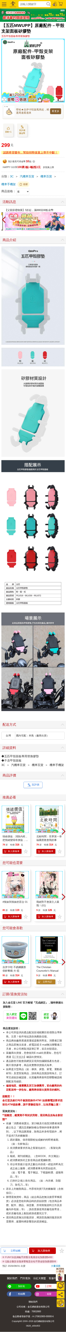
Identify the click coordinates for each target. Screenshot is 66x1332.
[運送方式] (60, 1303)
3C (12, 176)
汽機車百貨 (27, 176)
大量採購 (55, 1266)
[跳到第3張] (63, 100)
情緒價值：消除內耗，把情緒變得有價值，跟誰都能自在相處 (15, 840)
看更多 (55, 111)
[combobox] (32, 4)
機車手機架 (8, 184)
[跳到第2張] (60, 100)
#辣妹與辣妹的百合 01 (15, 901)
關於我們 (12, 1278)
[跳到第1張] (58, 100)
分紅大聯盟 (39, 1278)
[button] (3, 4)
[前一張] (3, 220)
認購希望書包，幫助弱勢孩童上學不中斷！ (30, 152)
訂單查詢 (19, 1056)
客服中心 (54, 1278)
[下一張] (62, 220)
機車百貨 (46, 176)
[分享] (60, 1294)
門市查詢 (25, 1278)
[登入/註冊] (55, 3)
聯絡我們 (33, 1302)
